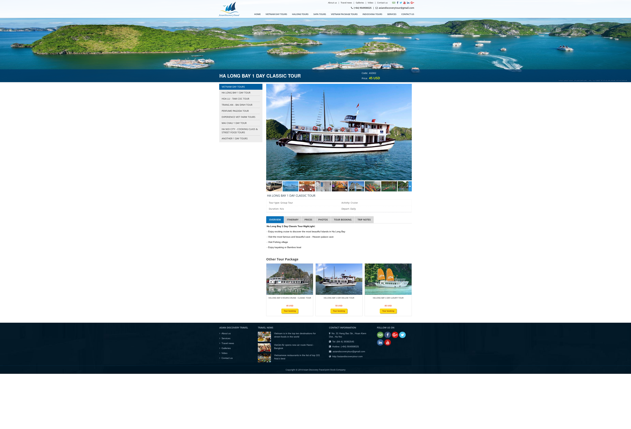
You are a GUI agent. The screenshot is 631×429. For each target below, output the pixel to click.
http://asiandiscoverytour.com (347, 356)
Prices (308, 219)
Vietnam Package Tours (344, 14)
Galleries (360, 2)
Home (257, 14)
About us (332, 2)
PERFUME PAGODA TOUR (235, 110)
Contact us (382, 2)
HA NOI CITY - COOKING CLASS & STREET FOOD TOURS (240, 131)
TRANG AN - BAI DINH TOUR (237, 104)
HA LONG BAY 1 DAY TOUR (236, 92)
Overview (275, 219)
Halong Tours (300, 14)
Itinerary (292, 219)
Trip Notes (364, 219)
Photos (323, 219)
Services (391, 14)
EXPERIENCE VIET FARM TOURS (238, 116)
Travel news (346, 2)
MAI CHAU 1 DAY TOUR (234, 123)
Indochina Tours (372, 14)
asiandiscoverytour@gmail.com (349, 351)
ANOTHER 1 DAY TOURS (235, 138)
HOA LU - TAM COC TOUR (235, 98)
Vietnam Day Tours (276, 14)
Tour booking (342, 219)
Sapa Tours (319, 14)
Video (370, 2)
